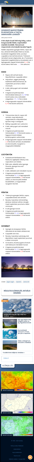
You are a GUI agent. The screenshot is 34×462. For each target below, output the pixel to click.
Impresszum (17, 456)
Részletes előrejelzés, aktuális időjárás (17, 292)
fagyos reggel (10, 282)
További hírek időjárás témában (13, 352)
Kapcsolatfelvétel (17, 452)
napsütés (18, 282)
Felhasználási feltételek (17, 446)
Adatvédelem (17, 449)
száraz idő (26, 282)
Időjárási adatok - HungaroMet (17, 459)
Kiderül (4, 2)
